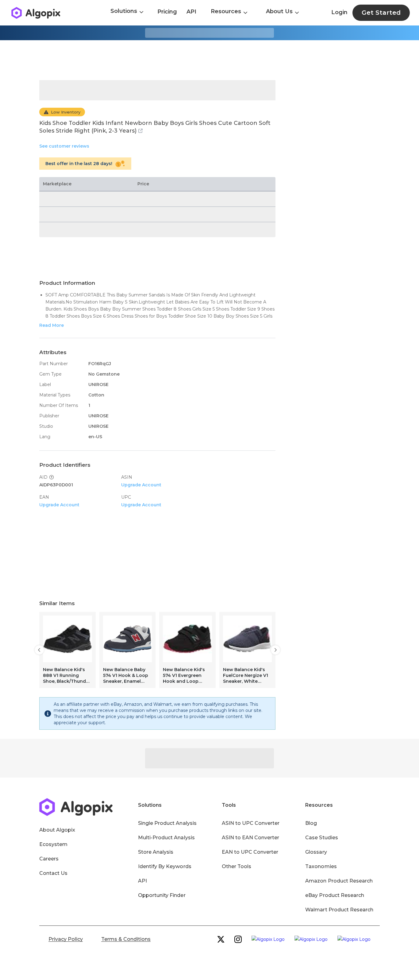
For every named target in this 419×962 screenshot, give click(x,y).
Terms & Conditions (126, 939)
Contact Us (53, 873)
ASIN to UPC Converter (251, 823)
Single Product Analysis (167, 823)
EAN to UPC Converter (250, 852)
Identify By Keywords (164, 866)
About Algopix (57, 830)
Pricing (167, 11)
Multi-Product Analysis (166, 837)
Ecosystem (53, 844)
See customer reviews (64, 146)
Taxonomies (320, 866)
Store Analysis (155, 852)
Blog (311, 823)
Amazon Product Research (339, 881)
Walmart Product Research (339, 910)
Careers (49, 859)
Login (339, 12)
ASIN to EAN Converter (250, 837)
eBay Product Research (334, 895)
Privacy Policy (65, 939)
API (191, 11)
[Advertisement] (209, 60)
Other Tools (236, 866)
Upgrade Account (141, 485)
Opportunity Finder (162, 895)
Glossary (316, 852)
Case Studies (321, 837)
